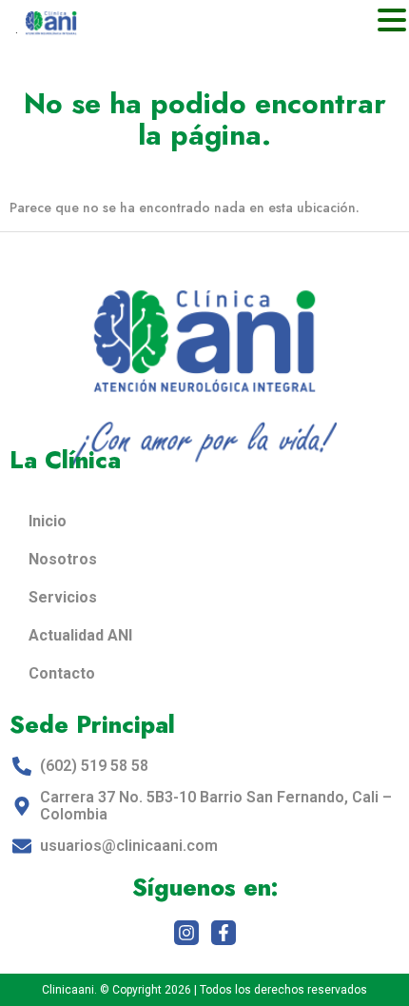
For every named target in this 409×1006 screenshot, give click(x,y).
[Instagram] (186, 932)
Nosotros (63, 559)
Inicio (48, 521)
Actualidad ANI (80, 635)
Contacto (62, 673)
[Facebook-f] (223, 932)
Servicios (63, 597)
